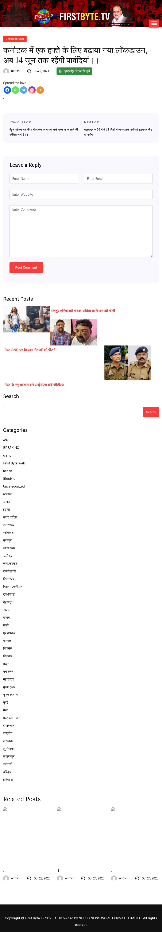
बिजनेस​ (7, 648)
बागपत (7, 641)
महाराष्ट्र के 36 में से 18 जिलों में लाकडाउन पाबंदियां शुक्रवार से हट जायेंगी (118, 132)
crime (7, 455)
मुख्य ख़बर (9, 687)
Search (11, 396)
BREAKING (11, 448)
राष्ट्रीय (7, 733)
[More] (40, 90)
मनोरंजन (8, 672)
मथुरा (6, 664)
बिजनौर (7, 656)
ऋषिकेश (8, 533)
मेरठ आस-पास (11, 718)
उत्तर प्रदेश (10, 517)
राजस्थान (9, 726)
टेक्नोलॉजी (9, 571)
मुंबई (5, 702)
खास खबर (9, 548)
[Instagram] (32, 90)
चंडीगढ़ (7, 556)
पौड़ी (6, 625)
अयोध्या (7, 494)
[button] (154, 24)
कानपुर (7, 540)
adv (5, 440)
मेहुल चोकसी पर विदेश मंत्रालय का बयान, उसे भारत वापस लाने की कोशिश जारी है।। (43, 132)
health (7, 471)
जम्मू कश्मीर (10, 564)
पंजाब (6, 618)
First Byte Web (14, 463)
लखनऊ (8, 741)
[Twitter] (23, 90)
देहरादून (7, 602)
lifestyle (9, 479)
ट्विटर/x (8, 579)
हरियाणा (8, 780)
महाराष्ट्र (8, 679)
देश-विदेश (9, 594)
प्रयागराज (9, 633)
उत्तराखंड (8, 525)
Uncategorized (14, 486)
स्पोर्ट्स (7, 764)
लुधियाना (8, 749)
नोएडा (6, 610)
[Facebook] (7, 90)
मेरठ (5, 710)
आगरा (6, 502)
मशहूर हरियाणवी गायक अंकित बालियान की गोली (83, 310)
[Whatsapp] (15, 90)
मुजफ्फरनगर (10, 695)
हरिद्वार (7, 772)
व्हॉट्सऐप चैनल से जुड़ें (76, 71)
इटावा (6, 509)
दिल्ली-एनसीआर (13, 587)
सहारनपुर (9, 756)
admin (15, 71)
